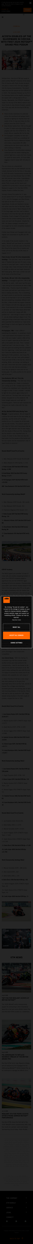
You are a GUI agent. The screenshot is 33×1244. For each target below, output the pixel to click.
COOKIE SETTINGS (16, 642)
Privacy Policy (15, 619)
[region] (16, 622)
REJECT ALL (16, 627)
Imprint (19, 619)
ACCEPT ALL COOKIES (16, 635)
